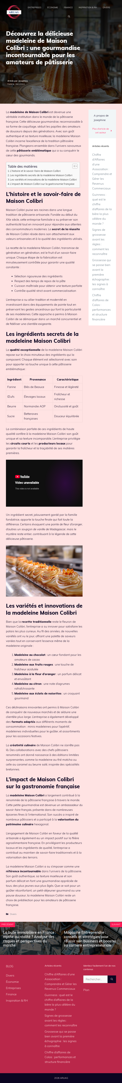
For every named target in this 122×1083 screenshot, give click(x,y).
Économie (52, 7)
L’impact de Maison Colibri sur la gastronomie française (42, 183)
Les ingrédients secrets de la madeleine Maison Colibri (41, 175)
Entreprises (34, 7)
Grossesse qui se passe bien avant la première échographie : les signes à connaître (101, 274)
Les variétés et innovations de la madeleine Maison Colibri (43, 179)
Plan (86, 990)
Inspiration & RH (88, 7)
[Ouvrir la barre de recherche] (69, 16)
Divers (106, 7)
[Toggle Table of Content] (73, 166)
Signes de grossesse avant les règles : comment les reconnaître (61, 1020)
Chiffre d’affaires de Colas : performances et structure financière (60, 1057)
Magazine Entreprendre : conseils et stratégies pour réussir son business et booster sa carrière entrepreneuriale (90, 938)
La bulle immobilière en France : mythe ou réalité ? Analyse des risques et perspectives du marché (29, 938)
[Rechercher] (112, 979)
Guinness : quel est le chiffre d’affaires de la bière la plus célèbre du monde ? (102, 209)
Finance (68, 7)
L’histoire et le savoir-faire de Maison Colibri (35, 170)
